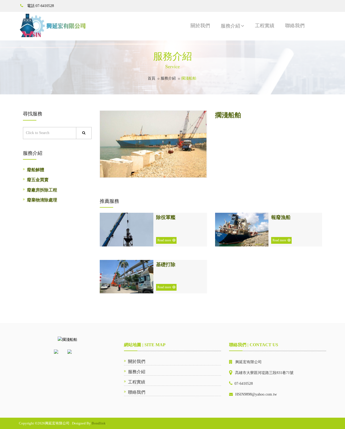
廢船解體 (35, 169)
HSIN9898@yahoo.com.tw (256, 394)
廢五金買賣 (38, 179)
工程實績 (264, 25)
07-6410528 (243, 384)
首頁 (151, 78)
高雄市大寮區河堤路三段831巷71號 (264, 373)
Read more (164, 240)
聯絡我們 (295, 25)
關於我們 (200, 25)
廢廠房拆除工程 (42, 190)
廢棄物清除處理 (42, 200)
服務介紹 (230, 26)
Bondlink (99, 423)
